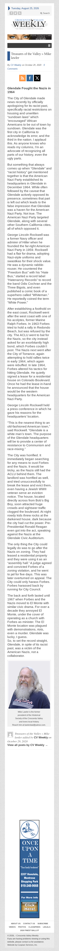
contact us (26, 942)
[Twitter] (15, 13)
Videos (12, 927)
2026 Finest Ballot (29, 930)
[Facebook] (11, 13)
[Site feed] (20, 13)
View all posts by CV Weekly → (27, 745)
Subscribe (43, 924)
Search (46, 13)
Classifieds (34, 927)
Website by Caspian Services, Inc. (22, 945)
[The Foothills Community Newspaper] (29, 24)
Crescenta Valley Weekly (27, 935)
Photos (22, 927)
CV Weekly (16, 65)
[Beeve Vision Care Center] (29, 37)
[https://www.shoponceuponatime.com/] (29, 869)
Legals (46, 927)
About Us (15, 924)
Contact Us (29, 924)
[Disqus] (29, 767)
